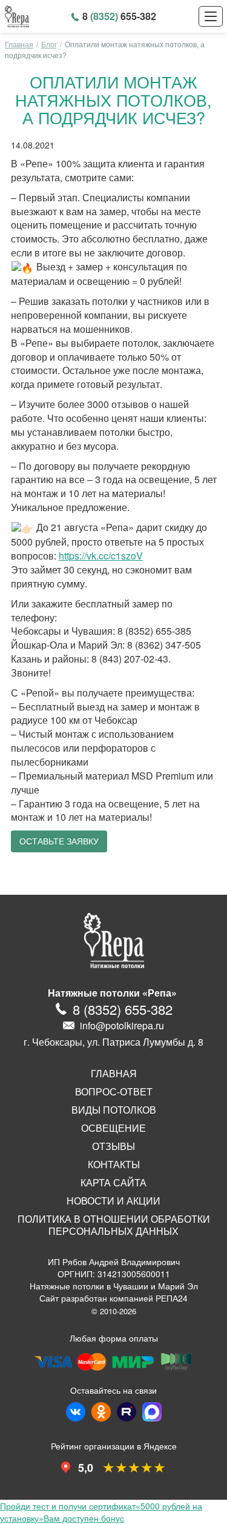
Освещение (113, 1128)
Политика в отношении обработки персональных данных (114, 1225)
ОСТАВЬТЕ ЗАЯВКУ (59, 841)
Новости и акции (113, 1201)
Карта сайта (113, 1183)
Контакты (114, 1164)
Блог (49, 44)
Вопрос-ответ (114, 1092)
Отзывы (113, 1146)
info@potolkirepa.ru (122, 1025)
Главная (19, 44)
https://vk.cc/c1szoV (101, 556)
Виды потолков (113, 1110)
